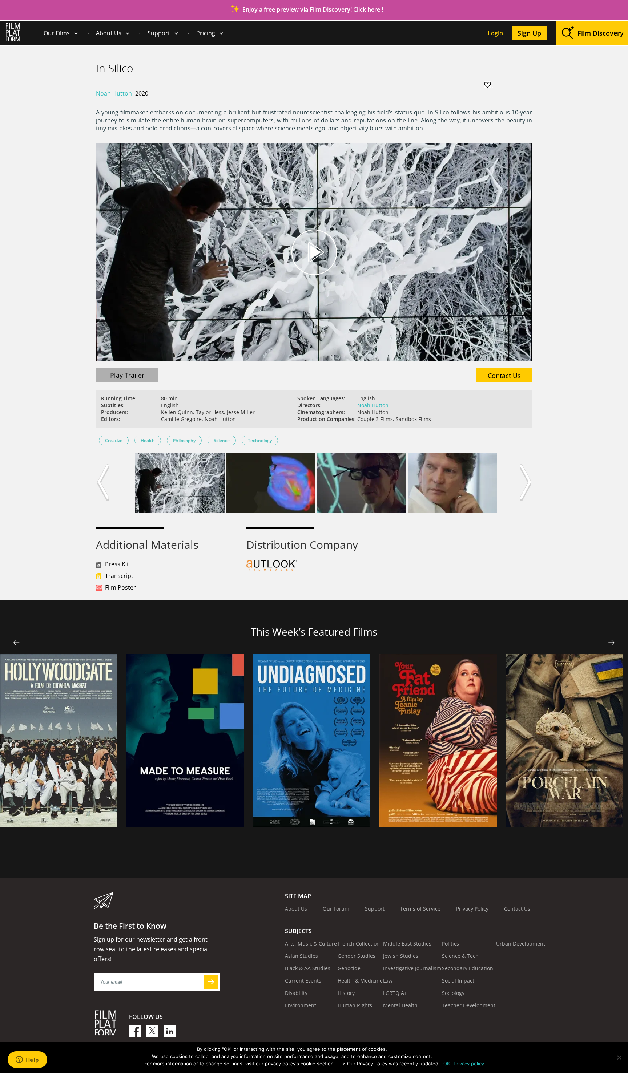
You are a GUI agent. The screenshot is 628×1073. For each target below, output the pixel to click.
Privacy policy (469, 1063)
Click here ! (369, 9)
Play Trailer (127, 375)
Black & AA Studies (307, 968)
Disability (296, 992)
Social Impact (458, 980)
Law (387, 980)
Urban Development (520, 943)
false (16, 643)
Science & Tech (460, 955)
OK (446, 1063)
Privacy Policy (472, 908)
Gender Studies (356, 955)
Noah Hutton (114, 93)
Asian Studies (301, 955)
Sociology (453, 992)
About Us (108, 33)
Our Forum (336, 908)
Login (495, 33)
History (346, 992)
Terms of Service (420, 908)
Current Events (303, 980)
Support (159, 33)
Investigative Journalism (412, 968)
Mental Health (400, 1005)
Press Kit (117, 564)
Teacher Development (468, 1005)
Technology (260, 440)
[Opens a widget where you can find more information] (27, 1060)
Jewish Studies (400, 955)
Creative (113, 440)
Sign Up (529, 33)
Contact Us (504, 375)
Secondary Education (467, 968)
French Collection (359, 943)
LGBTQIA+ (395, 992)
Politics (450, 943)
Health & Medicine (360, 980)
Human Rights (355, 1005)
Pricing (205, 33)
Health (148, 440)
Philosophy (184, 440)
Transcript (119, 576)
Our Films (57, 33)
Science (222, 440)
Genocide (349, 968)
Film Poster (120, 587)
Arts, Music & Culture (311, 943)
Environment (300, 1005)
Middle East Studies (407, 943)
